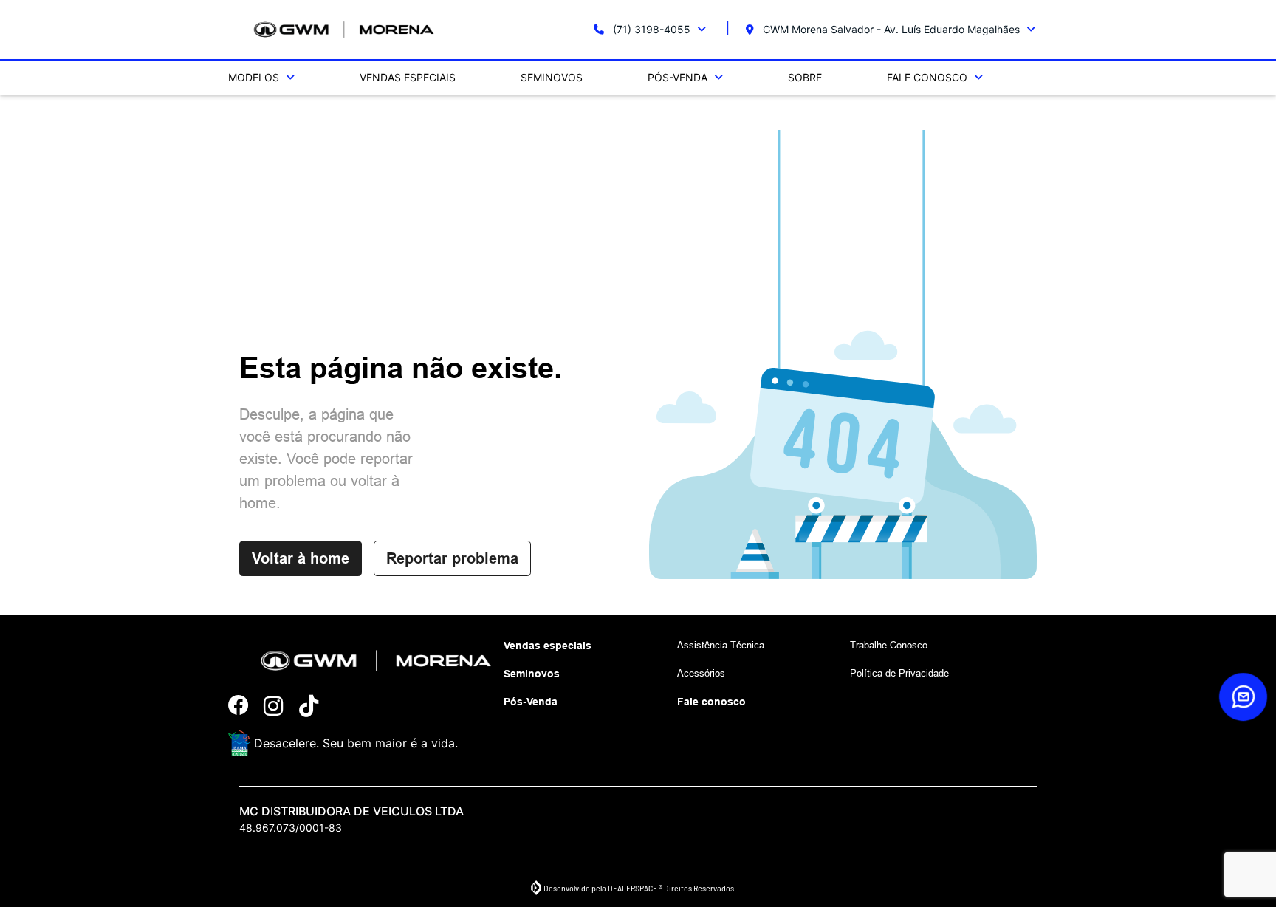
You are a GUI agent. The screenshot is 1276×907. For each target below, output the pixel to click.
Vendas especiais (408, 77)
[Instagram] (281, 707)
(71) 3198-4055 (651, 29)
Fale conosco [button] (928, 77)
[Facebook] (246, 707)
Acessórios (701, 673)
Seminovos (552, 77)
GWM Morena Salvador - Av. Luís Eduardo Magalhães (891, 29)
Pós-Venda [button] (679, 77)
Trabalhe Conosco (888, 645)
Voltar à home (300, 558)
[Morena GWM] (343, 29)
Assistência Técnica (720, 645)
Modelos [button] (255, 77)
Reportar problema (452, 558)
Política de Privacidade (899, 673)
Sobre (805, 77)
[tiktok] (317, 707)
